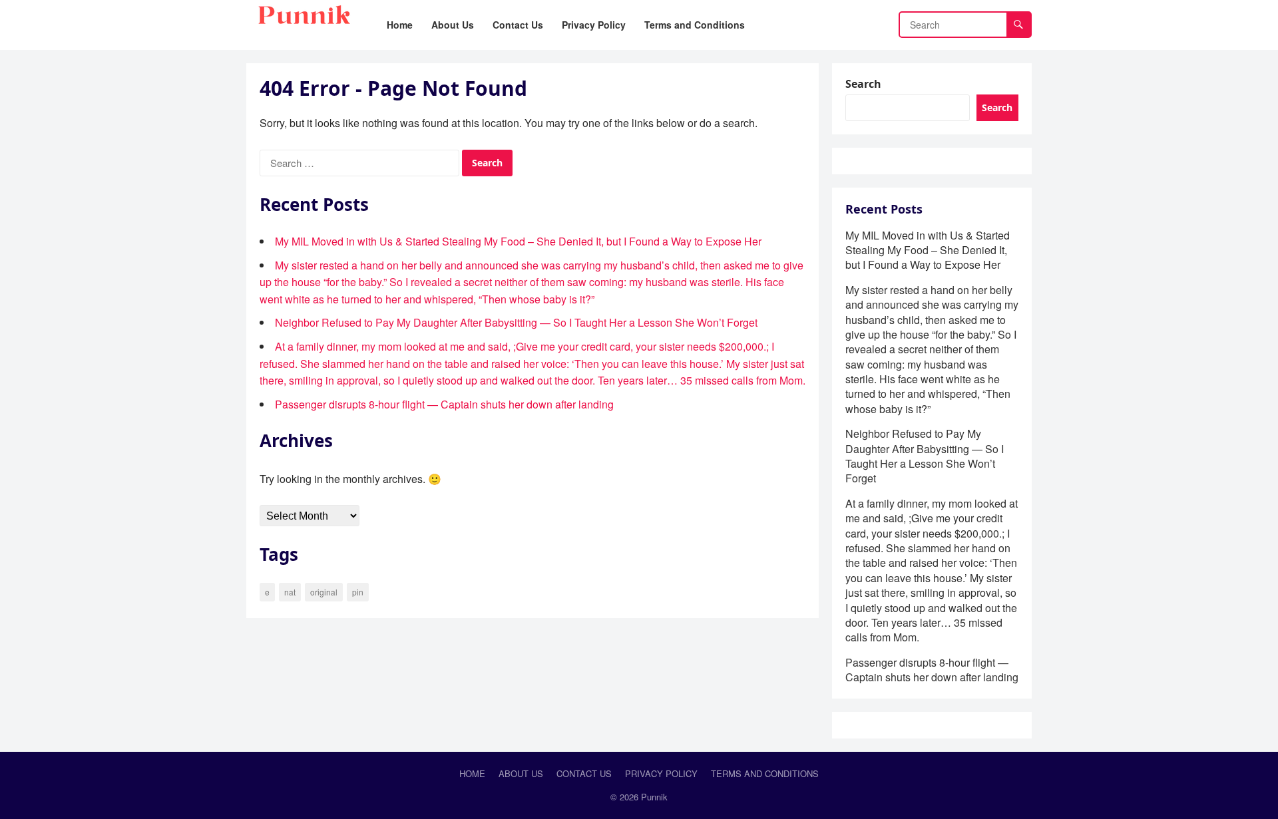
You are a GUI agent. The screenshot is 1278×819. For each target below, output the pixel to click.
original (323, 591)
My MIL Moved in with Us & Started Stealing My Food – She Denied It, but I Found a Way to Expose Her (518, 241)
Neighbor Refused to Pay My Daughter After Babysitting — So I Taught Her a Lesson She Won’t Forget (516, 322)
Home (472, 773)
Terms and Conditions (765, 773)
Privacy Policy (661, 773)
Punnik (654, 796)
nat (290, 591)
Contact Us (584, 773)
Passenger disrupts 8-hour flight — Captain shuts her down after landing (444, 404)
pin (357, 591)
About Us (521, 773)
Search (863, 84)
